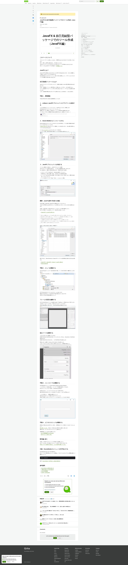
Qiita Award (66, 558)
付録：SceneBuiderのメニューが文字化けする (88, 55)
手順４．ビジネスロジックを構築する (87, 51)
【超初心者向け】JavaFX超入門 (47, 469)
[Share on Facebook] (33, 18)
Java (41, 24)
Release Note (67, 550)
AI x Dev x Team (66, 3)
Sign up (8, 561)
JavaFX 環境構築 (44, 471)
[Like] (33, 6)
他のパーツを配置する (84, 48)
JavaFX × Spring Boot (45, 472)
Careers (97, 551)
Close (13, 561)
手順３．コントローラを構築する (86, 50)
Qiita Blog (97, 553)
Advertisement (56, 561)
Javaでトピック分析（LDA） (46, 434)
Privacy (55, 553)
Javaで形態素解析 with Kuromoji (47, 433)
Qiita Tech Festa (67, 556)
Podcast (76, 558)
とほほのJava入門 (43, 126)
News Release (98, 555)
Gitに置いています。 (44, 427)
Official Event (39, 3)
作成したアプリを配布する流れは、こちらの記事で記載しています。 (53, 444)
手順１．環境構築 (84, 37)
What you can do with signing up (50, 489)
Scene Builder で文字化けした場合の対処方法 (51, 461)
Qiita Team (87, 550)
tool (43, 24)
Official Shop (87, 553)
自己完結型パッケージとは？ (85, 36)
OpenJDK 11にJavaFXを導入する (47, 212)
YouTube (76, 556)
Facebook (76, 555)
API (65, 561)
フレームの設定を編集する (85, 47)
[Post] (33, 15)
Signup (102, 1)
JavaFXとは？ (83, 34)
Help (55, 560)
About (55, 550)
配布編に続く (83, 53)
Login (98, 1)
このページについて (84, 33)
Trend (26, 3)
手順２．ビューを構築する (85, 45)
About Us (97, 550)
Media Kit (55, 556)
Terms (55, 551)
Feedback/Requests (57, 558)
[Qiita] (26, 1)
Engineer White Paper (68, 560)
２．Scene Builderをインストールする (87, 41)
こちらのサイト (46, 130)
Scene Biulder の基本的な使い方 (47, 468)
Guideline (55, 555)
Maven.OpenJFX (44, 263)
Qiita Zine (86, 551)
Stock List (29, 3)
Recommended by (48, 498)
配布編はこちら (59, 65)
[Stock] (33, 11)
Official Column (46, 3)
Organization (52, 3)
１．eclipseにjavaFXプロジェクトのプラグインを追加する (88, 39)
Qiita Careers (59, 3)
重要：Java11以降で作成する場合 (86, 44)
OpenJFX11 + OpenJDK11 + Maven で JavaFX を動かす (52, 262)
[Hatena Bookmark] (33, 21)
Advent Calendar (67, 555)
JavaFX (46, 24)
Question (34, 3)
